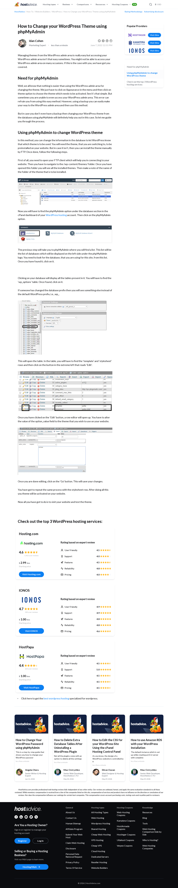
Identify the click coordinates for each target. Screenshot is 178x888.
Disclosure (71, 848)
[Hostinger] (137, 35)
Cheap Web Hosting (101, 834)
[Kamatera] (137, 43)
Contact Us (71, 818)
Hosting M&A (30, 867)
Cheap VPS (96, 845)
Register (22, 840)
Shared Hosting (98, 829)
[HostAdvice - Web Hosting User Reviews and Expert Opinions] (25, 4)
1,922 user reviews (31, 555)
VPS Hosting (97, 840)
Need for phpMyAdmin (138, 66)
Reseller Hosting (99, 862)
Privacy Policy (72, 862)
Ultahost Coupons (125, 840)
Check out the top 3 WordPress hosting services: (142, 83)
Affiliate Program (74, 829)
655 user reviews (31, 669)
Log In (40, 840)
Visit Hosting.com (31, 574)
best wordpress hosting (56, 698)
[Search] (150, 4)
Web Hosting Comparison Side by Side (151, 832)
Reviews (66, 4)
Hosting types (49, 4)
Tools (145, 823)
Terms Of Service (74, 867)
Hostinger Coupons (126, 834)
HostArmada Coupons (123, 827)
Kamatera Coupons (126, 820)
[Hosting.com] (31, 543)
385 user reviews (31, 612)
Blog (144, 818)
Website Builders (99, 867)
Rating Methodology (133, 12)
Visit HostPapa (31, 687)
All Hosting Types (99, 812)
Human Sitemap (73, 823)
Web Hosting (97, 818)
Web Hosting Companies (148, 847)
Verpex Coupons (125, 845)
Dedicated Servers (100, 856)
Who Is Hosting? (150, 840)
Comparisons (83, 4)
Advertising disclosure (154, 12)
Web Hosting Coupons (123, 813)
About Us (70, 812)
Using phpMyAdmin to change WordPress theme (142, 74)
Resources (100, 4)
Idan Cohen (36, 40)
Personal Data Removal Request (74, 855)
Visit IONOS (31, 631)
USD (158, 4)
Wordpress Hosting (100, 823)
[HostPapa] (31, 656)
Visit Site (154, 35)
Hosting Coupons (124, 4)
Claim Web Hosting (75, 843)
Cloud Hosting (98, 851)
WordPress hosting (56, 215)
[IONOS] (31, 600)
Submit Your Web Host (74, 836)
